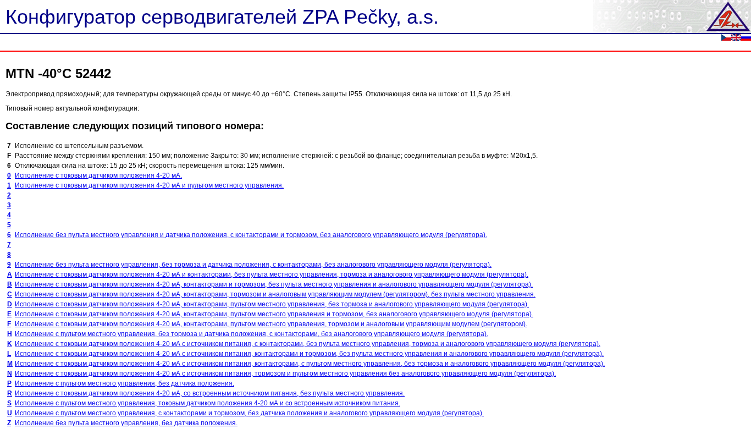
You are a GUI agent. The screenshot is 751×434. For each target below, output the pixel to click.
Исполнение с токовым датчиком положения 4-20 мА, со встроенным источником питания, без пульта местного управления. (210, 393)
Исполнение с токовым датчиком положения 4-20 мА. (98, 175)
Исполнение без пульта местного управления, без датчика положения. (126, 423)
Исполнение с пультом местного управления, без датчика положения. (124, 383)
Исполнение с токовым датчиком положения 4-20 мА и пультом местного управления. (149, 185)
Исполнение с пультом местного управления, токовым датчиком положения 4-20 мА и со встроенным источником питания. (207, 403)
